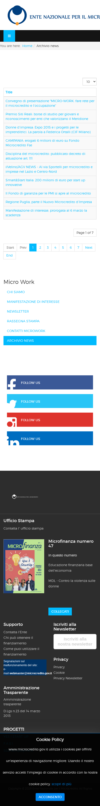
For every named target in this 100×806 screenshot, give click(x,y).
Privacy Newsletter (67, 678)
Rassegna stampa (23, 321)
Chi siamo (16, 292)
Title (9, 92)
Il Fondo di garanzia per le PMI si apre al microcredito (48, 193)
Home (27, 46)
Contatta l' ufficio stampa (23, 528)
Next (88, 247)
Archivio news (20, 340)
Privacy (59, 667)
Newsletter (18, 311)
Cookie (59, 672)
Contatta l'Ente (15, 632)
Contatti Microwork (26, 331)
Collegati (60, 611)
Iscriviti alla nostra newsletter (75, 641)
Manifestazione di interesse (33, 302)
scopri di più (61, 784)
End (9, 255)
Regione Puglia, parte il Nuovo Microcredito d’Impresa (49, 202)
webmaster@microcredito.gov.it (31, 673)
